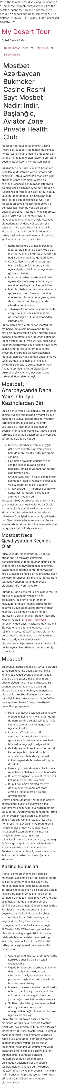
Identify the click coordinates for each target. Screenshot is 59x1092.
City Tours (42, 48)
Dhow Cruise (12, 54)
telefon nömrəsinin (35, 619)
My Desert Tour (26, 32)
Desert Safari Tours (16, 48)
